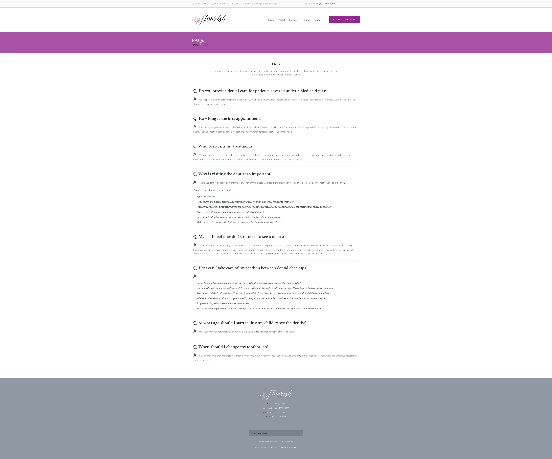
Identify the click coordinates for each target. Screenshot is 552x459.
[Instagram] (357, 3)
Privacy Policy (287, 441)
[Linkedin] (341, 3)
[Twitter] (346, 3)
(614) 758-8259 (327, 3)
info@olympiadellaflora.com (263, 3)
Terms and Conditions (268, 441)
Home (195, 44)
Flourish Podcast (344, 20)
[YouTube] (351, 3)
